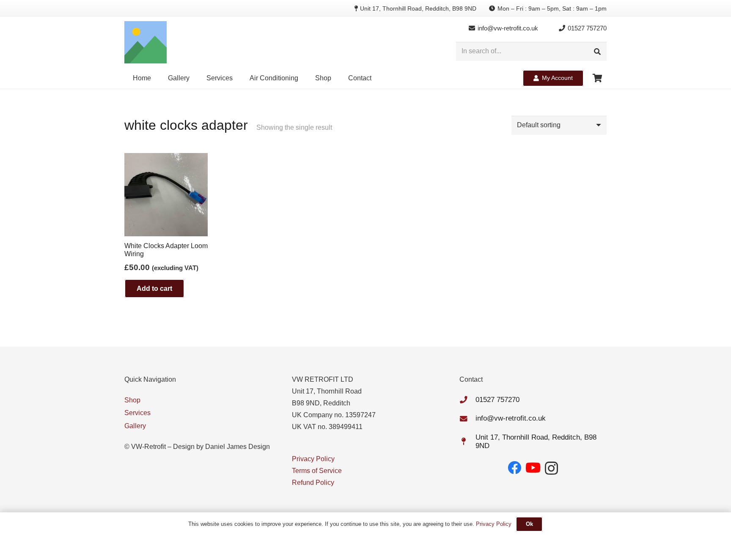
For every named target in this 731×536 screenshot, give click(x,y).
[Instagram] (551, 468)
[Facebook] (514, 467)
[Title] (145, 42)
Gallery (135, 425)
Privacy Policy (313, 458)
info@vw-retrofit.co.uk (510, 418)
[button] (335, 78)
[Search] (597, 51)
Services (137, 412)
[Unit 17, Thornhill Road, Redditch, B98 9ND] (467, 442)
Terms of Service (317, 470)
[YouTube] (533, 467)
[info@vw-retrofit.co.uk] (467, 419)
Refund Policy (313, 482)
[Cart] (597, 78)
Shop (132, 400)
